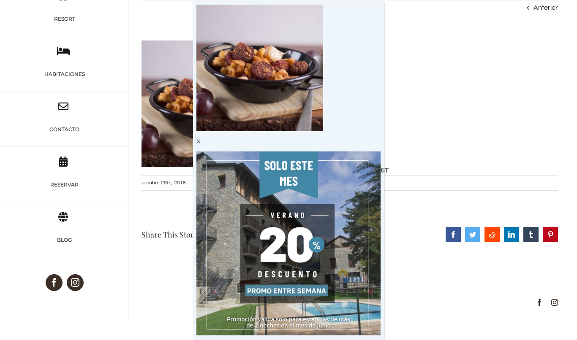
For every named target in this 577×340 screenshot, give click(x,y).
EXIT (378, 170)
